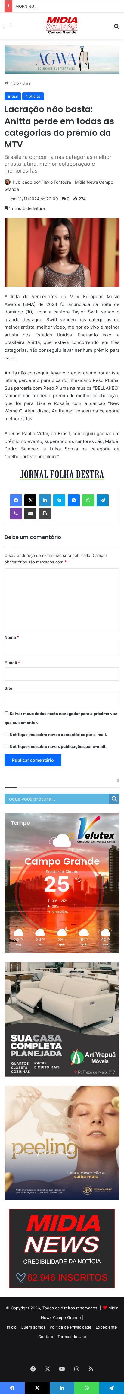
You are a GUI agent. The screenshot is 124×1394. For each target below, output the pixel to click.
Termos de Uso (71, 1336)
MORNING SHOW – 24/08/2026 (44, 6)
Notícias (33, 96)
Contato (45, 1336)
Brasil (27, 83)
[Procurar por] (116, 28)
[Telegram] (103, 500)
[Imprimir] (45, 513)
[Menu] (8, 28)
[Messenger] (74, 500)
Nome (12, 637)
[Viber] (16, 513)
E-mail (12, 662)
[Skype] (59, 500)
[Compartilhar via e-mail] (30, 513)
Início (13, 83)
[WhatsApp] (88, 500)
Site (8, 688)
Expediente (106, 1327)
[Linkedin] (45, 500)
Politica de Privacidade (70, 1327)
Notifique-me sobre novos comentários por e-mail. (58, 734)
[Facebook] (16, 500)
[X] (30, 500)
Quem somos (33, 1327)
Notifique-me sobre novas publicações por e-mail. (58, 746)
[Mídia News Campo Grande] (62, 26)
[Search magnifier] (114, 799)
